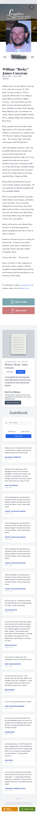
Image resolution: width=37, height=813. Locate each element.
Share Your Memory (12, 402)
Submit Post (18, 436)
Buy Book (21, 372)
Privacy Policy (13, 804)
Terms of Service (24, 804)
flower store (25, 288)
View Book (9, 372)
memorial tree (26, 285)
